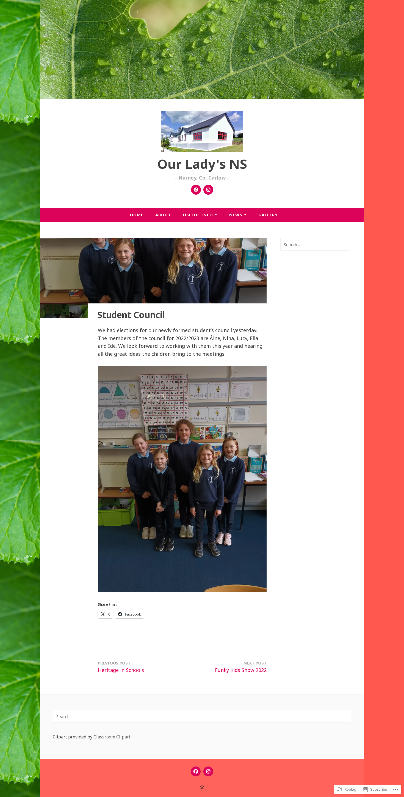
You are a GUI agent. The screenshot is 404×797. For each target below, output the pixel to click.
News (235, 214)
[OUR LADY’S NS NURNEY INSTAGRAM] (208, 771)
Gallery (268, 214)
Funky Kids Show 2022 (241, 666)
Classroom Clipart (112, 737)
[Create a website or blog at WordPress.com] (202, 787)
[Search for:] (314, 244)
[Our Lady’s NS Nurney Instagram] (208, 189)
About (163, 214)
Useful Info (198, 214)
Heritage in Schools (121, 666)
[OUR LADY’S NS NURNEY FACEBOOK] (195, 771)
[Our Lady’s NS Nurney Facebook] (196, 189)
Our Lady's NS (202, 164)
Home (136, 214)
